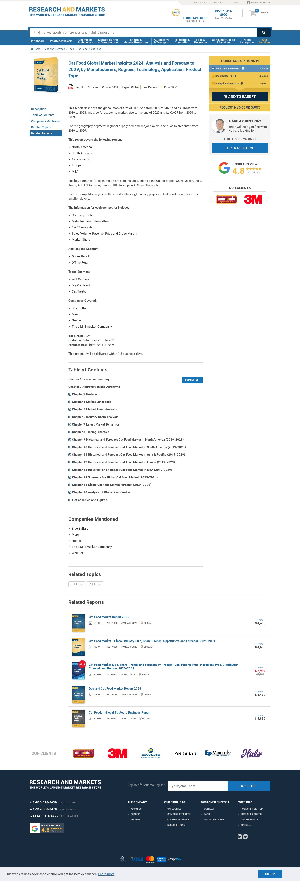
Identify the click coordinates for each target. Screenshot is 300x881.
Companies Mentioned (46, 121)
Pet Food (95, 584)
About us (136, 809)
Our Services (264, 41)
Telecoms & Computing (182, 41)
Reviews (135, 819)
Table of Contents (42, 115)
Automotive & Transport (162, 41)
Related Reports (41, 133)
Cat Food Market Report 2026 (109, 617)
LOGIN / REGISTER (260, 2)
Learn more (106, 874)
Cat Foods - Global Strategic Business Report (119, 712)
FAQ (236, 2)
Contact (209, 809)
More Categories (247, 41)
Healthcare (37, 41)
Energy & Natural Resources (136, 41)
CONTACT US (220, 2)
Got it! (270, 874)
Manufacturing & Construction (108, 41)
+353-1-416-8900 (223, 13)
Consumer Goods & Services (223, 41)
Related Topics (41, 127)
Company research (179, 814)
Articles (246, 825)
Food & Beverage (200, 41)
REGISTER (249, 786)
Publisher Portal (251, 814)
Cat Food (77, 584)
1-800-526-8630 (195, 18)
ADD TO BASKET (240, 96)
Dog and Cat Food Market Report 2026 (115, 688)
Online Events (249, 819)
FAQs (207, 814)
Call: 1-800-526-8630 (240, 139)
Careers (135, 814)
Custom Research (178, 819)
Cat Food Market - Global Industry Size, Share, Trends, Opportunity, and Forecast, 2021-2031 (152, 641)
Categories (174, 809)
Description (38, 109)
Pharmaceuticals (61, 41)
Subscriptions (176, 825)
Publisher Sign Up (252, 809)
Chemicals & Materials (85, 41)
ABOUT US (199, 2)
